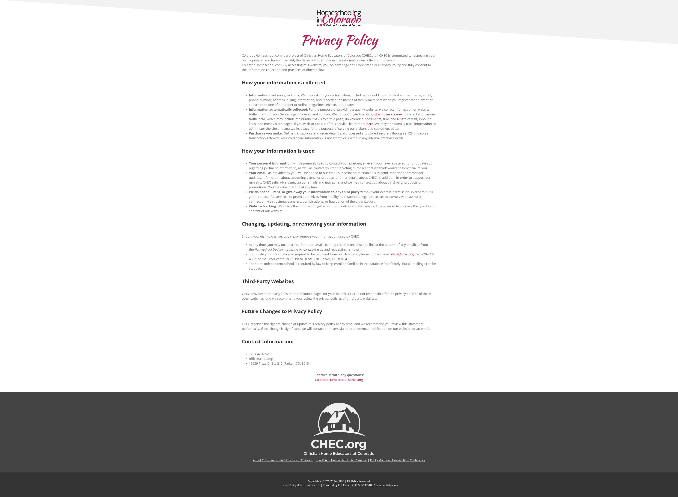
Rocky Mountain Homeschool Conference (397, 460)
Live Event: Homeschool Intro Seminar (341, 460)
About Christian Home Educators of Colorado (283, 460)
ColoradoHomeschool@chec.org (339, 380)
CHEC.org (343, 485)
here (369, 124)
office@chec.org (402, 254)
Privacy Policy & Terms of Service (300, 485)
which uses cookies (388, 114)
